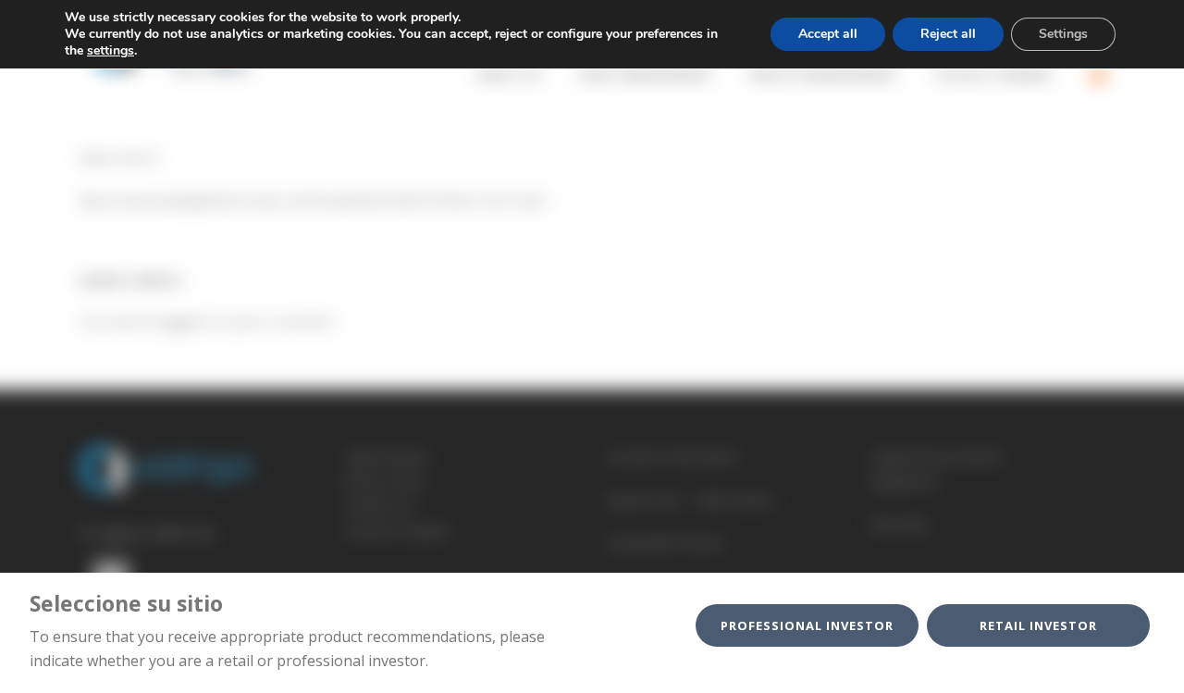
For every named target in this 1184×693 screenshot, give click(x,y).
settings (110, 51)
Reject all (948, 34)
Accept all (827, 34)
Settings (1063, 34)
